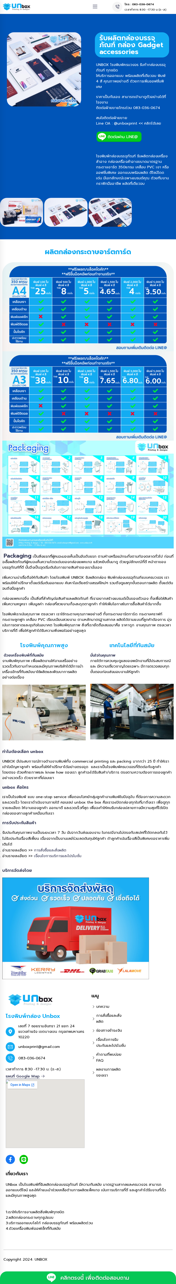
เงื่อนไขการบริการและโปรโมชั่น (57, 856)
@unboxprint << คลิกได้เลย (137, 123)
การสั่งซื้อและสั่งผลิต (50, 850)
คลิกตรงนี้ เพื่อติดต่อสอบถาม (94, 1278)
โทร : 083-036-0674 (139, 4)
